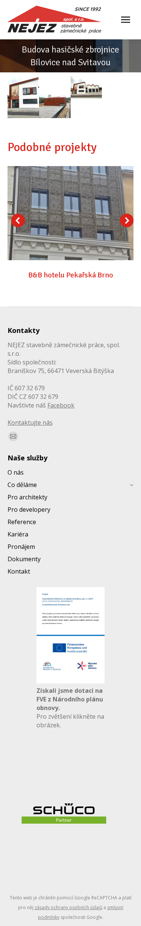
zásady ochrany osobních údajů (68, 907)
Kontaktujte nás (30, 422)
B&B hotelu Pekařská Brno (70, 275)
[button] (18, 220)
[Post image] (70, 213)
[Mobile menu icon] (125, 19)
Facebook (60, 405)
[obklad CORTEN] (23, 97)
